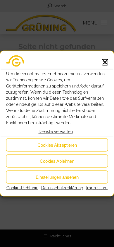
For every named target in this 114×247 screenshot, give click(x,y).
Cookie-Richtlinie (22, 187)
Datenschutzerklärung (62, 187)
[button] (105, 62)
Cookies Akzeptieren (57, 144)
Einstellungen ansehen (57, 176)
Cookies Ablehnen (57, 160)
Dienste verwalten (56, 131)
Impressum (97, 187)
